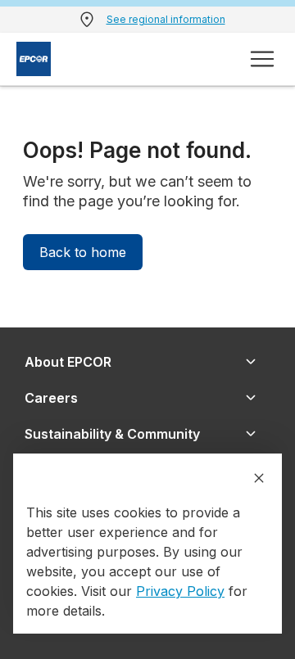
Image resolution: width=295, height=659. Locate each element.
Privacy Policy (180, 591)
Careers (51, 398)
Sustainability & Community (112, 434)
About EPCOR (68, 362)
